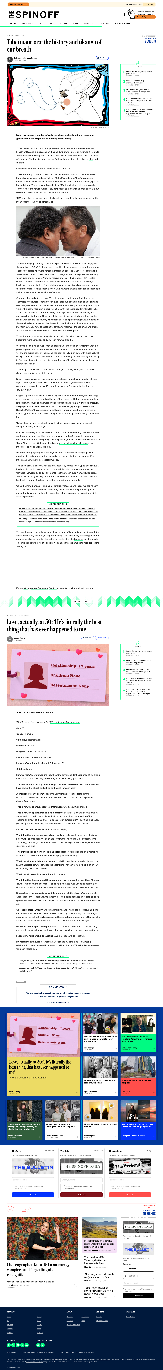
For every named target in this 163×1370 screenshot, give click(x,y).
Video (9, 1317)
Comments (102, 638)
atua (91, 158)
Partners (10, 1329)
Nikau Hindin (63, 406)
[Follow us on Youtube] (18, 1346)
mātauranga (27, 336)
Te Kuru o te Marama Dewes (25, 58)
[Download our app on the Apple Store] (38, 1346)
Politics (13, 24)
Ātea (40, 24)
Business (40, 1333)
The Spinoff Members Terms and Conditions (38, 1352)
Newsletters (103, 24)
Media (39, 1329)
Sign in (150, 4)
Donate (99, 1317)
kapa (25, 319)
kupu (35, 174)
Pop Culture (27, 24)
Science (10, 1333)
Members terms (102, 1321)
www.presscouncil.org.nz (34, 1362)
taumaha (78, 539)
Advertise (85, 1317)
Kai (8, 1321)
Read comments (58, 1002)
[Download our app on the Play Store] (42, 1346)
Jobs (83, 1321)
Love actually (19, 638)
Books (50, 24)
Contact (70, 1317)
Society (11, 615)
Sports (39, 1325)
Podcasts (88, 24)
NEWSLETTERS (138, 1217)
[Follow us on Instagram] (22, 1346)
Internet (10, 1325)
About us (70, 1321)
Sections (62, 24)
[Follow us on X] (13, 1346)
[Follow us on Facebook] (9, 1346)
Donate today (141, 17)
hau (78, 177)
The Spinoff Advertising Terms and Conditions (77, 1352)
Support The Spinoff (18, 4)
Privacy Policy (11, 1352)
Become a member (122, 24)
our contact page (104, 1360)
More (75, 24)
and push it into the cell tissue (73, 443)
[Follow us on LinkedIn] (26, 1346)
